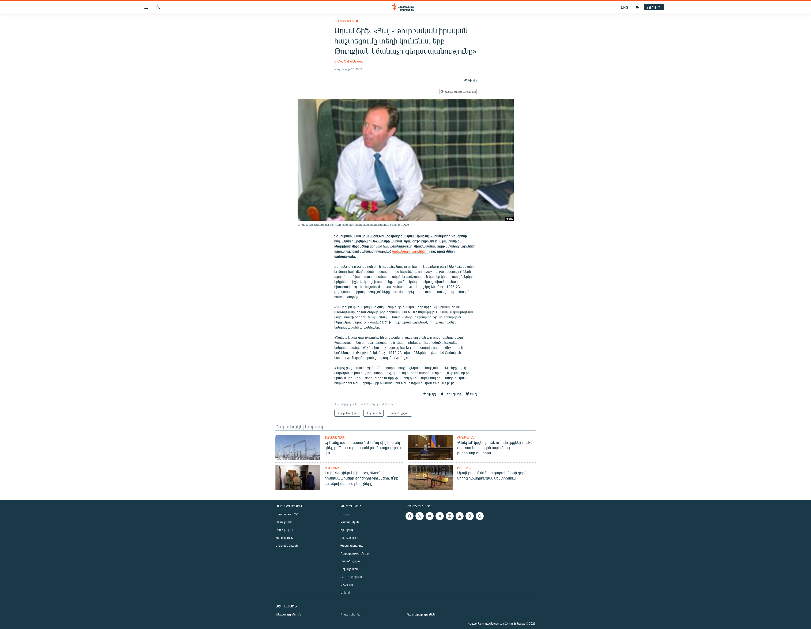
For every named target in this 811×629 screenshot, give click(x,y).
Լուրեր (344, 514)
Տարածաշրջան (346, 21)
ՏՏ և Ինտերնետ (351, 577)
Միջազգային (349, 569)
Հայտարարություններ (421, 614)
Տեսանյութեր (283, 522)
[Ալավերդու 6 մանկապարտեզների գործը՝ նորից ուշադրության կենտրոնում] (430, 477)
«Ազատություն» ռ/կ (288, 614)
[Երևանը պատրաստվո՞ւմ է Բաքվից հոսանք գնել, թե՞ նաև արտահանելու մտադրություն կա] (297, 447)
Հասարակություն (351, 545)
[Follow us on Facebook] (410, 516)
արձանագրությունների (410, 251)
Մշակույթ (346, 584)
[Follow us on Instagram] (450, 516)
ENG (624, 7)
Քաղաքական (465, 437)
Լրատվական (284, 530)
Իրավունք (332, 468)
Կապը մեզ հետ (351, 614)
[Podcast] (469, 516)
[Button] (470, 80)
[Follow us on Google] (480, 516)
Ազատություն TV (286, 514)
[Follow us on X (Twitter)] (419, 516)
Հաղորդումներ (284, 537)
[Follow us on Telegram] (439, 516)
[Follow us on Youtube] (430, 516)
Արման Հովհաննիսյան (348, 61)
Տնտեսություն (349, 537)
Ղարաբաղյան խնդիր (354, 553)
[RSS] (460, 516)
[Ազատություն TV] (637, 7)
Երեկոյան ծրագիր (287, 545)
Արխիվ (345, 592)
